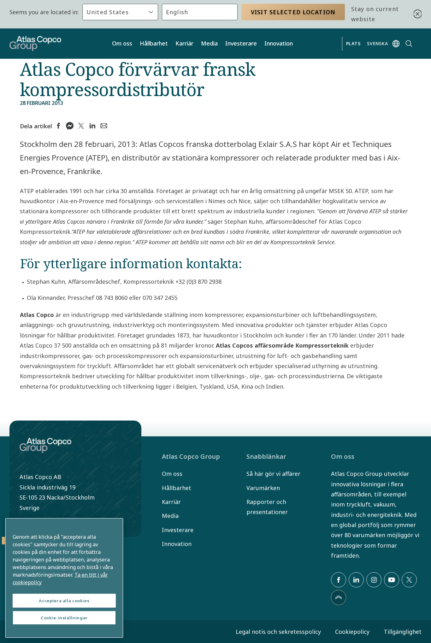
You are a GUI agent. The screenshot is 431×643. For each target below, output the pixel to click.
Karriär (184, 43)
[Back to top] (338, 597)
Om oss (122, 43)
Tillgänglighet (403, 631)
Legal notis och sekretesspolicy (278, 631)
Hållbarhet (154, 43)
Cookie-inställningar (64, 618)
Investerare (241, 43)
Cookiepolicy (352, 631)
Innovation (278, 43)
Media (209, 43)
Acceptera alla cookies (64, 601)
